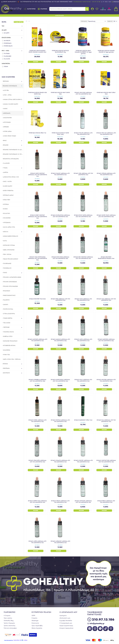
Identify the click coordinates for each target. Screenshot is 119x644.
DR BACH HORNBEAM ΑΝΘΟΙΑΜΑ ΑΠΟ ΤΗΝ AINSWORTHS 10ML (37, 380)
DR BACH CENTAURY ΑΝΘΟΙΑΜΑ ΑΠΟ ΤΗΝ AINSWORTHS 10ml (83, 501)
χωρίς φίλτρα (19, 22)
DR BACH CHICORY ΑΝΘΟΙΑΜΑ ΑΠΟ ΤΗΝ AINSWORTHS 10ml (83, 461)
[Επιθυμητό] (45, 62)
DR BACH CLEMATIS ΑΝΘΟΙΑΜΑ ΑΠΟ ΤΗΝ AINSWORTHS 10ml (60, 461)
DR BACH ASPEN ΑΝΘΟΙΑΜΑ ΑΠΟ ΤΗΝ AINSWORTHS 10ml (37, 542)
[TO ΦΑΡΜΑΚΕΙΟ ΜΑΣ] (110, 628)
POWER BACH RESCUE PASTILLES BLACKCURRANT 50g (60, 51)
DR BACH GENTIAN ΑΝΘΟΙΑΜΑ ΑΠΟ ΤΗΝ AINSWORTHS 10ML (60, 420)
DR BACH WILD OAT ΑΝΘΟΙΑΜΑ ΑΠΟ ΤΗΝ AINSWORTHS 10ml (106, 133)
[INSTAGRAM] (95, 628)
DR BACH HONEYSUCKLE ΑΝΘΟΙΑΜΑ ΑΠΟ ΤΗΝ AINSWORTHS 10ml (60, 380)
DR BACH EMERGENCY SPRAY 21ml (83, 420)
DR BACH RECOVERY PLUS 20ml (37, 299)
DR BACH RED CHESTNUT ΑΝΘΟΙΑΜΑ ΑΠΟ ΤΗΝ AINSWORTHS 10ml (83, 257)
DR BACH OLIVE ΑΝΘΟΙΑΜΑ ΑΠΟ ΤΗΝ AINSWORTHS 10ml (83, 299)
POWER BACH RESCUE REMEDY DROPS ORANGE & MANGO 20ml (37, 51)
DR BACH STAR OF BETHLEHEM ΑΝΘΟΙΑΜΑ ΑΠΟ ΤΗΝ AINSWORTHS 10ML (37, 258)
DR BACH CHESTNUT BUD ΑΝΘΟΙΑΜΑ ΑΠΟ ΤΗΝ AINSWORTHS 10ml (106, 461)
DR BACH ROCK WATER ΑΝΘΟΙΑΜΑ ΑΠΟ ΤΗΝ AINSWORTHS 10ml (83, 216)
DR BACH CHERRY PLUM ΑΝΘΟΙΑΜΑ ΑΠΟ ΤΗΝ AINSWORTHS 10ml (37, 501)
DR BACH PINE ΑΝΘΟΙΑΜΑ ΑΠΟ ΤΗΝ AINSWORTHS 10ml (60, 299)
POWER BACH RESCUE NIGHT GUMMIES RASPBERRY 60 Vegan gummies (83, 52)
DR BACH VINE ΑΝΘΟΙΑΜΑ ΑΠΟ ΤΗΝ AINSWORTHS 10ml (83, 174)
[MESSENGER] (100, 628)
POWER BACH (37, 54)
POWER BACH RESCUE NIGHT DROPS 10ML (60, 93)
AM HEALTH (82, 96)
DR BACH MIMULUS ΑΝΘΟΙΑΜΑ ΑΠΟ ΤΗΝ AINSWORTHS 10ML (60, 340)
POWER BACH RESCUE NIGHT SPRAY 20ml (106, 93)
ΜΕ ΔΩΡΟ (4, 30)
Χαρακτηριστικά (6, 63)
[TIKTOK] (105, 628)
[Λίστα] (29, 21)
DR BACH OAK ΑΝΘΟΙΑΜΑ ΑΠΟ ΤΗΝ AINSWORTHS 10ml (106, 299)
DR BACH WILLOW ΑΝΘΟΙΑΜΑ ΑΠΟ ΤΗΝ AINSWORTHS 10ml (83, 133)
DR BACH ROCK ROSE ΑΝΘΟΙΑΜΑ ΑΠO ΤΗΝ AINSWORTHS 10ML (60, 257)
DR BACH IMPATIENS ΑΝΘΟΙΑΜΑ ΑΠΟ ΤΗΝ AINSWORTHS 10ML (106, 340)
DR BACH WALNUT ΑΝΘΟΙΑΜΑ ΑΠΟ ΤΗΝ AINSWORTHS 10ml (60, 174)
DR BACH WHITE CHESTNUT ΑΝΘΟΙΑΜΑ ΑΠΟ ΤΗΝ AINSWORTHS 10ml (37, 175)
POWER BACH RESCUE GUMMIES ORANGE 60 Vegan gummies (106, 51)
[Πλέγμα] (26, 21)
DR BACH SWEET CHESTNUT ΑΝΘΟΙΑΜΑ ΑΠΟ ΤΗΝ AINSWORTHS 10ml (37, 217)
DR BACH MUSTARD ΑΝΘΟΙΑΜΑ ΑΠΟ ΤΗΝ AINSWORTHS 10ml (37, 340)
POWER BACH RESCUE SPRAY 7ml (37, 133)
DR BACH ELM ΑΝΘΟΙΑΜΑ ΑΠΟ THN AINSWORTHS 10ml (106, 420)
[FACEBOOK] (89, 628)
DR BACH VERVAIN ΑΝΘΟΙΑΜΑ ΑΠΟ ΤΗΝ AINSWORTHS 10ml (106, 174)
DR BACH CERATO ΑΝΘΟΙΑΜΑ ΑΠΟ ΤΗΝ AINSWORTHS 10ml (60, 501)
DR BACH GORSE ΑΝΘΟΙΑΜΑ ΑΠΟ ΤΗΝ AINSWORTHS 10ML (37, 420)
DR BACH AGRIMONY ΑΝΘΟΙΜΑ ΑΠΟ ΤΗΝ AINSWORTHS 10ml (60, 542)
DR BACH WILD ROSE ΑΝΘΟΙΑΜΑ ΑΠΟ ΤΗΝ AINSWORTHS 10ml (83, 93)
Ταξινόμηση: (84, 21)
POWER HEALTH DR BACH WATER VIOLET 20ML (60, 133)
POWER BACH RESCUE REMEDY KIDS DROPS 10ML (37, 93)
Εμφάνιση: (110, 21)
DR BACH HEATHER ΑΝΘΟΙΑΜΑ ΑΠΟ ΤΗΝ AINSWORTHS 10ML (106, 380)
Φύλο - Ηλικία (5, 50)
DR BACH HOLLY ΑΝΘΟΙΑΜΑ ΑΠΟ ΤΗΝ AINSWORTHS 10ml (83, 380)
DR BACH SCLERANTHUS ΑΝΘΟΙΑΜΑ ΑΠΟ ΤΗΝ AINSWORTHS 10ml (60, 216)
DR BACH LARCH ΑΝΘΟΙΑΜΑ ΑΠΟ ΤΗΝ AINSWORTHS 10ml (83, 340)
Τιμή (3, 26)
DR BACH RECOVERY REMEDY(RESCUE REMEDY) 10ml (106, 257)
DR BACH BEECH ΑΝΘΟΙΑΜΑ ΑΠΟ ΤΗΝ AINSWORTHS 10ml (106, 501)
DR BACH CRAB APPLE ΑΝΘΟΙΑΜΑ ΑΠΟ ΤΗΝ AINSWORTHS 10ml (37, 461)
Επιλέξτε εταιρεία (6, 37)
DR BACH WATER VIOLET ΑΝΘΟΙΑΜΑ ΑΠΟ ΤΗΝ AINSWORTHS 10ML (106, 216)
